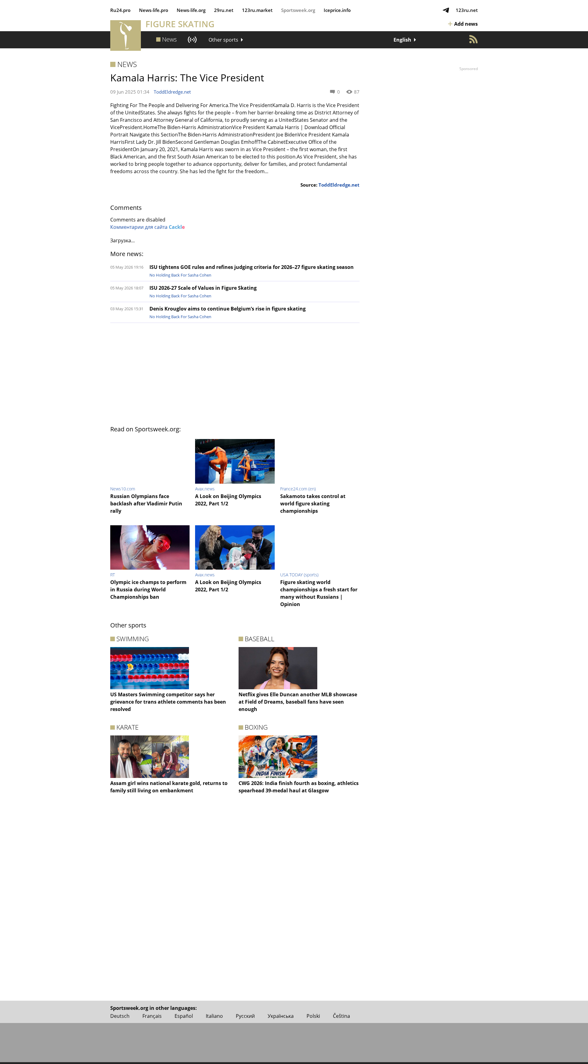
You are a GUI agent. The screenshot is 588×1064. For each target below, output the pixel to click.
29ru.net (223, 10)
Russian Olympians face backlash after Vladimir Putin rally (146, 503)
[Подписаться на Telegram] (445, 10)
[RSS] (473, 39)
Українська (281, 1016)
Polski (313, 1016)
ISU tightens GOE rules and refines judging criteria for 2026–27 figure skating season (251, 267)
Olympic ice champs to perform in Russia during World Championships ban (148, 589)
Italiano (214, 1016)
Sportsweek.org (298, 10)
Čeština (341, 1016)
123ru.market (257, 10)
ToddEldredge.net (172, 92)
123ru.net (467, 10)
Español (184, 1016)
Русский (245, 1016)
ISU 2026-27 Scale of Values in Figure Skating (203, 288)
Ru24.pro (120, 10)
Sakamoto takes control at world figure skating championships (312, 503)
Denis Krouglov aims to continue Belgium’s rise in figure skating (227, 308)
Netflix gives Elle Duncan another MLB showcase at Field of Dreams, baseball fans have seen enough (298, 701)
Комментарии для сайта (147, 227)
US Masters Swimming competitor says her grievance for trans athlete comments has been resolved (168, 701)
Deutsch (120, 1016)
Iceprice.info (337, 10)
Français (152, 1016)
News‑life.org (191, 10)
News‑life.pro (153, 10)
